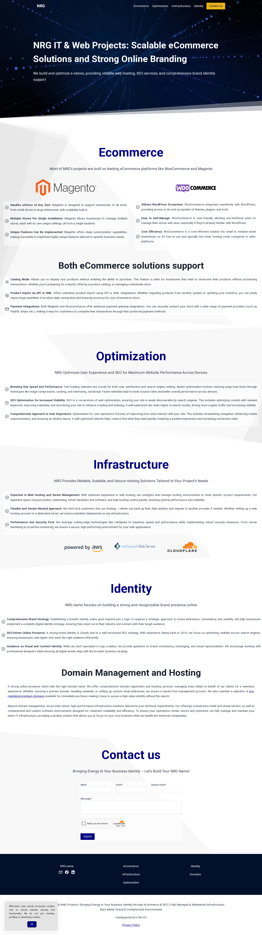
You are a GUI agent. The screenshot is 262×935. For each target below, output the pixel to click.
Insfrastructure (181, 6)
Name (84, 784)
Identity (198, 6)
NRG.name (67, 866)
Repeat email (158, 784)
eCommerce (131, 866)
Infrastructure (131, 874)
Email (119, 784)
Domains (195, 874)
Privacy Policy (131, 925)
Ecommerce (141, 6)
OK (31, 924)
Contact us (215, 6)
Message (86, 798)
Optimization (160, 6)
